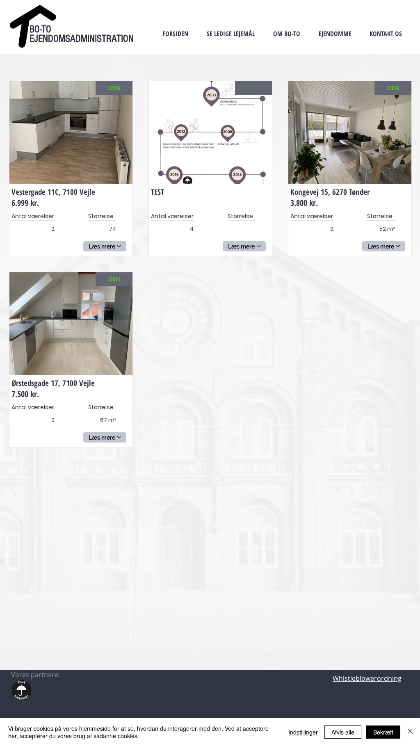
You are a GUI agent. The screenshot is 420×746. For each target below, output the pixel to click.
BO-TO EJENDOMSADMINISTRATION (82, 33)
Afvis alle (342, 732)
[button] (230, 33)
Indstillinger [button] (303, 732)
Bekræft (383, 732)
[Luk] (410, 732)
